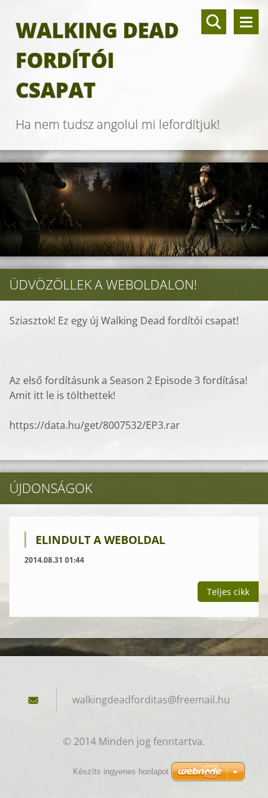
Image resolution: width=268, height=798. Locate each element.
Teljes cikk (228, 592)
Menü (246, 21)
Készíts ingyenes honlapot (121, 771)
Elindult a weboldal (100, 539)
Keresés (213, 21)
